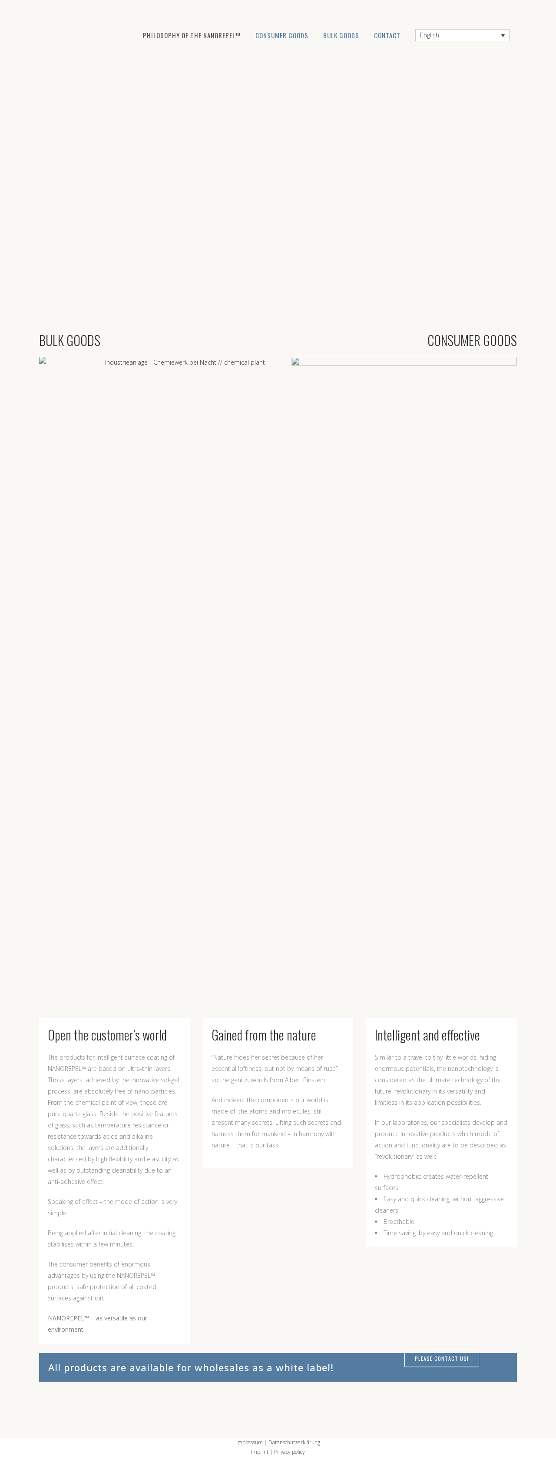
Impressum (249, 1442)
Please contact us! (442, 1358)
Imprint (259, 1452)
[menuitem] (462, 35)
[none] (462, 35)
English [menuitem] (429, 35)
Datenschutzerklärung (294, 1442)
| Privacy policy (286, 1452)
